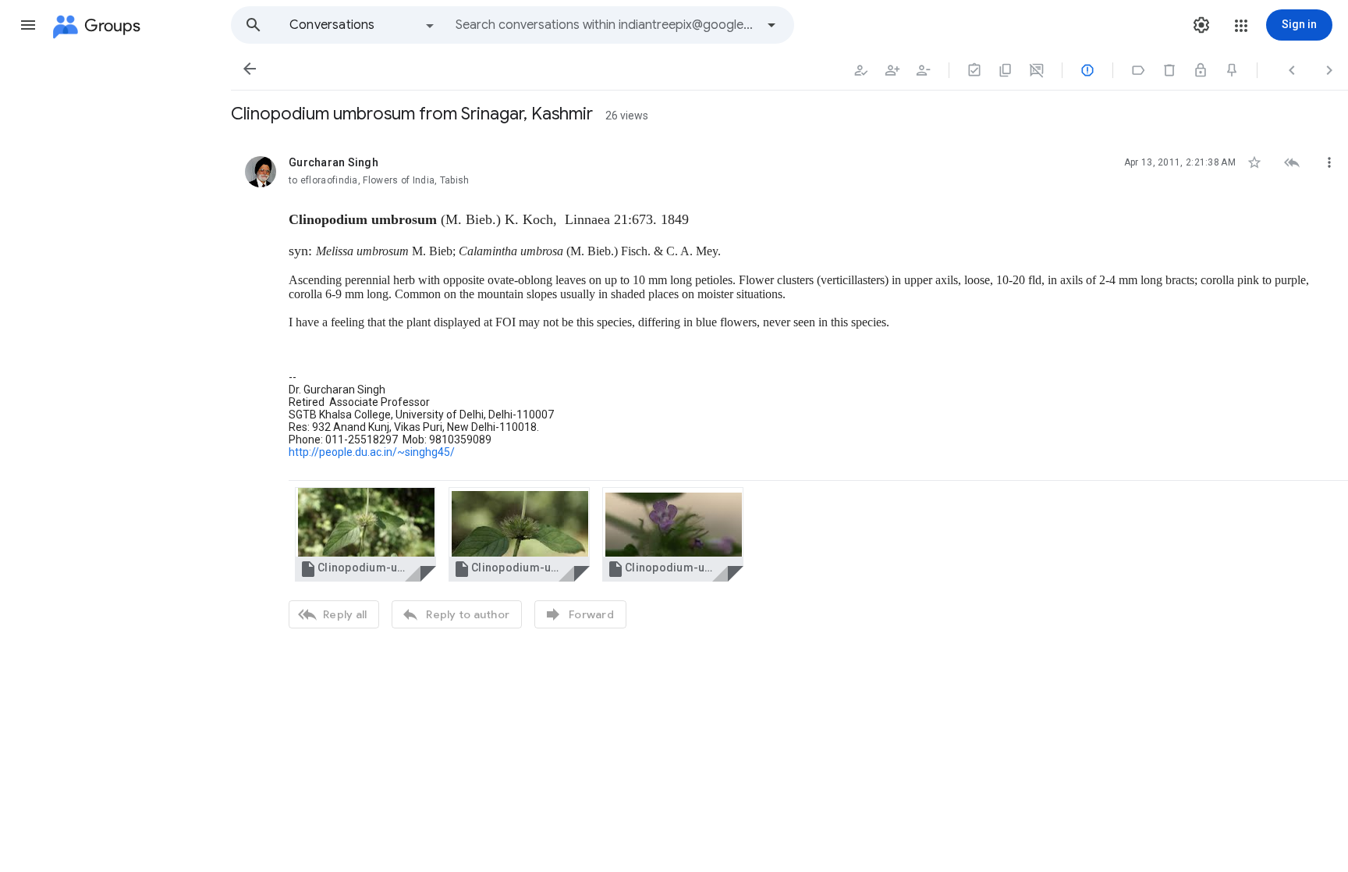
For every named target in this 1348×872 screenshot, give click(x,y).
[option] (363, 25)
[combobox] (605, 25)
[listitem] (789, 390)
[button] (28, 25)
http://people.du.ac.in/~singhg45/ (372, 452)
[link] (365, 534)
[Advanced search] (771, 25)
